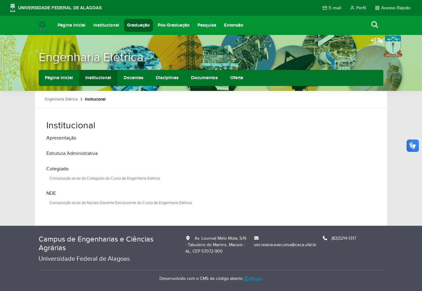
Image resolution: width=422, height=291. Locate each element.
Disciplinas (167, 78)
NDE (51, 193)
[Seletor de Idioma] (380, 41)
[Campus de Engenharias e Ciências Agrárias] (42, 25)
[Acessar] (373, 41)
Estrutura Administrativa (72, 153)
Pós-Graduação (174, 25)
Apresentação (61, 138)
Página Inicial (71, 25)
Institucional (106, 25)
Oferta (236, 78)
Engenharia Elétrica (91, 57)
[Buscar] (375, 25)
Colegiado (57, 169)
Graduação (138, 25)
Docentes (133, 78)
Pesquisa (206, 25)
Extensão (233, 25)
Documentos (204, 78)
